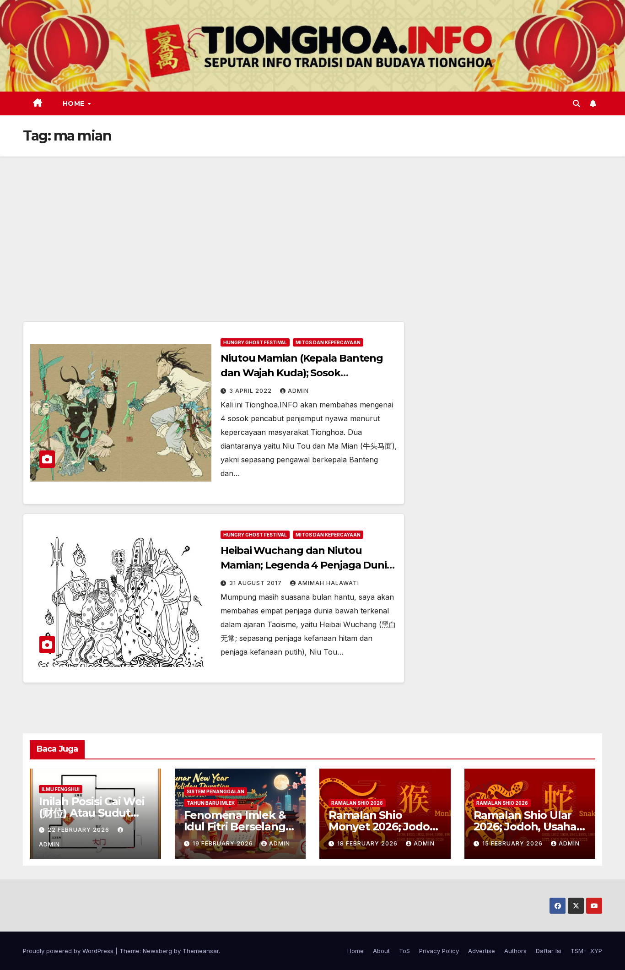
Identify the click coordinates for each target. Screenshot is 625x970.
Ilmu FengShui (61, 789)
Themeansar (201, 950)
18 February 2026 (368, 843)
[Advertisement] (312, 225)
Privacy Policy (439, 950)
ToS (404, 950)
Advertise (481, 950)
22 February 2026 (79, 829)
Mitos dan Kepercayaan (328, 342)
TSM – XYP (586, 950)
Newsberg (157, 950)
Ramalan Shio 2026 (357, 803)
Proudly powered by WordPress (69, 950)
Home (75, 103)
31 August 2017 (256, 583)
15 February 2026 (513, 843)
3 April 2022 (251, 390)
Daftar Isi (548, 950)
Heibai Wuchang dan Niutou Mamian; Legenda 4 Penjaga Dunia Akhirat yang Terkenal (307, 565)
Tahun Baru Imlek (211, 803)
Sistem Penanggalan (215, 791)
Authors (515, 950)
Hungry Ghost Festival (255, 342)
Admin (298, 390)
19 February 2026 (224, 843)
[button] (576, 103)
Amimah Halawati (328, 583)
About (381, 950)
